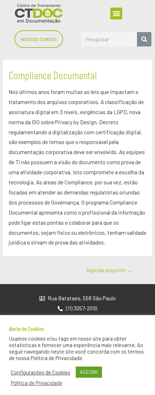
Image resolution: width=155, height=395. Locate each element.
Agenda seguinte (109, 269)
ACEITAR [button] (89, 372)
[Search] (144, 39)
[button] (116, 13)
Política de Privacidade (36, 383)
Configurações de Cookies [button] (40, 372)
